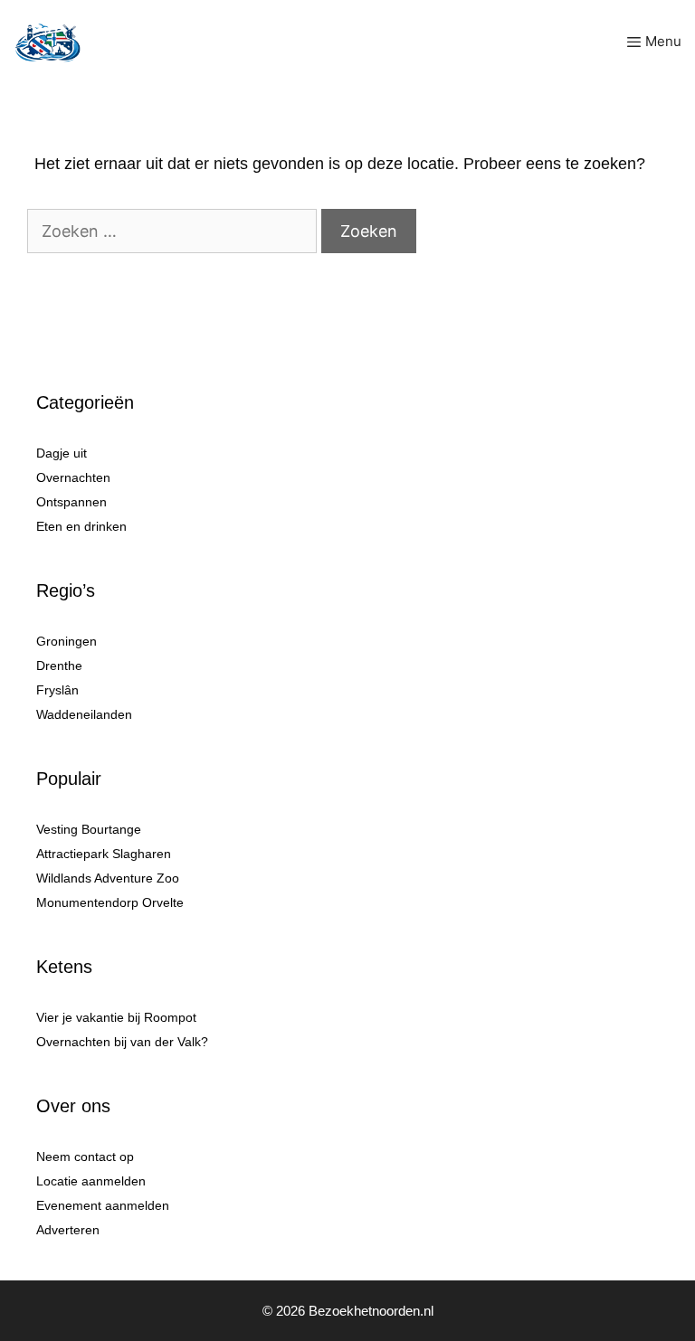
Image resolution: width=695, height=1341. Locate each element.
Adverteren (68, 1230)
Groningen (66, 641)
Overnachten (73, 477)
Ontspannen (71, 502)
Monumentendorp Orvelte (110, 902)
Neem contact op (85, 1156)
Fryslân (57, 690)
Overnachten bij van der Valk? (122, 1041)
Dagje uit (61, 453)
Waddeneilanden (84, 714)
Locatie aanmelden (91, 1181)
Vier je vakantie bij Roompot (116, 1017)
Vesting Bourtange (88, 829)
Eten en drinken (81, 526)
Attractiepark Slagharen (103, 853)
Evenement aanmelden (102, 1205)
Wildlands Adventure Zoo (107, 878)
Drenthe (59, 665)
